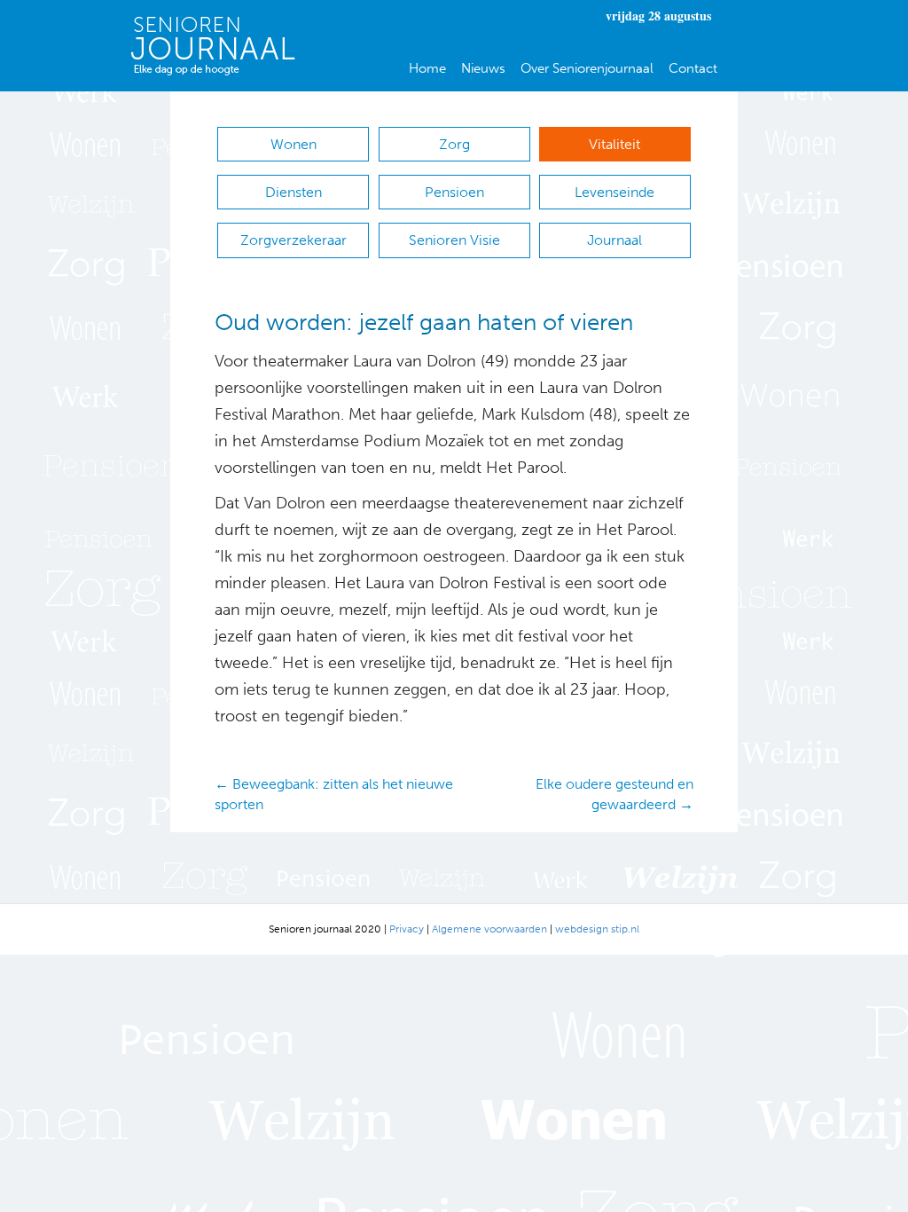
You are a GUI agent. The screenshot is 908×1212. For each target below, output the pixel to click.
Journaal (614, 240)
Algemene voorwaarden (489, 929)
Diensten (293, 192)
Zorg (454, 144)
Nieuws (483, 68)
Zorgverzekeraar (293, 240)
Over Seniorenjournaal (587, 68)
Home (427, 68)
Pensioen (454, 192)
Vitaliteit (614, 144)
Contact (693, 68)
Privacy (406, 929)
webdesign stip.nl (597, 929)
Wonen (293, 144)
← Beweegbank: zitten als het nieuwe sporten (334, 794)
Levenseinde (614, 192)
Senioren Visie (454, 240)
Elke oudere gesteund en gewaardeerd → (614, 794)
